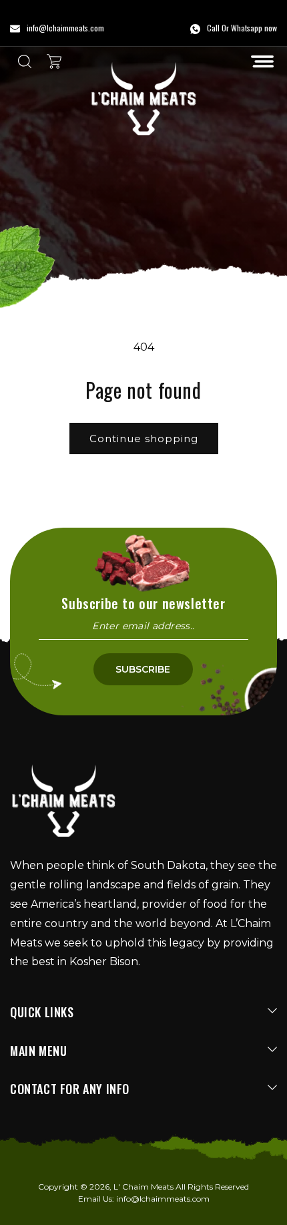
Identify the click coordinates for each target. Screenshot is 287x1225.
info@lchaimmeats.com (163, 1199)
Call (213, 27)
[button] (262, 61)
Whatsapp (246, 27)
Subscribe (142, 669)
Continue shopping (143, 438)
